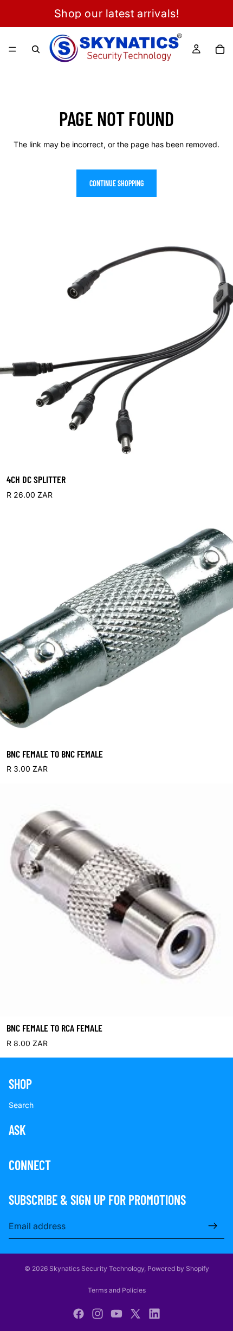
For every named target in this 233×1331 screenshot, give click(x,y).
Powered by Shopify (178, 1268)
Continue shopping (116, 183)
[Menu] (12, 49)
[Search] (36, 49)
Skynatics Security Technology (96, 1268)
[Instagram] (97, 1313)
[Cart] (220, 49)
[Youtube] (116, 1313)
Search (21, 1105)
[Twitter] (135, 1313)
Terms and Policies (117, 1290)
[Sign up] (213, 1226)
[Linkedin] (154, 1313)
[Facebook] (78, 1313)
